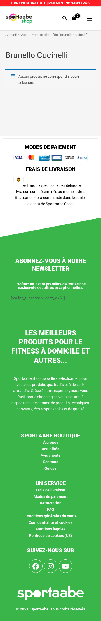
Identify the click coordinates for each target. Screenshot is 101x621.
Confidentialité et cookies (50, 522)
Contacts (50, 462)
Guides (50, 468)
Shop (23, 35)
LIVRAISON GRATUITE (28, 3)
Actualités (50, 449)
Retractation (50, 503)
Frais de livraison (50, 490)
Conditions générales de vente (51, 516)
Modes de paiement (51, 496)
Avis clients (50, 455)
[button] (65, 18)
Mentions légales (50, 529)
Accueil (11, 35)
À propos (50, 442)
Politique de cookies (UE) (50, 535)
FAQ (50, 509)
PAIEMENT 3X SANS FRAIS (69, 3)
